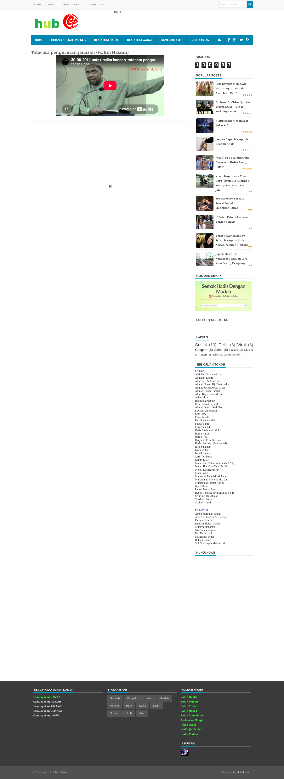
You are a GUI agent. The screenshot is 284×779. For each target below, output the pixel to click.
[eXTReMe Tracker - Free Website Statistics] (185, 754)
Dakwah (227, 355)
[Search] (250, 4)
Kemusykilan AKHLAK (47, 706)
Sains (218, 350)
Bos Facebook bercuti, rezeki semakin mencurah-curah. (230, 203)
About (52, 4)
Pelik (223, 344)
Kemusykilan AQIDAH (47, 701)
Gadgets (201, 350)
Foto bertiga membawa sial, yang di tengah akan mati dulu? (231, 88)
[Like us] (228, 40)
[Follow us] (241, 40)
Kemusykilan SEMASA (47, 710)
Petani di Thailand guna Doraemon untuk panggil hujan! (232, 162)
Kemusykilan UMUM (46, 715)
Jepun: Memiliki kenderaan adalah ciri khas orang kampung (231, 258)
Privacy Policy (72, 4)
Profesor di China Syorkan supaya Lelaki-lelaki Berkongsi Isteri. (233, 106)
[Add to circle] (235, 40)
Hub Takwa (62, 772)
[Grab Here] (219, 40)
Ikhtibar (248, 349)
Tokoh (203, 354)
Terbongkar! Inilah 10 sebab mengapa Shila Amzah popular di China (231, 240)
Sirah (237, 355)
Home (37, 4)
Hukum (233, 349)
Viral (241, 344)
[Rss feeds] (248, 40)
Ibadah (215, 354)
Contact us (96, 4)
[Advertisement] (182, 25)
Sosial (201, 344)
